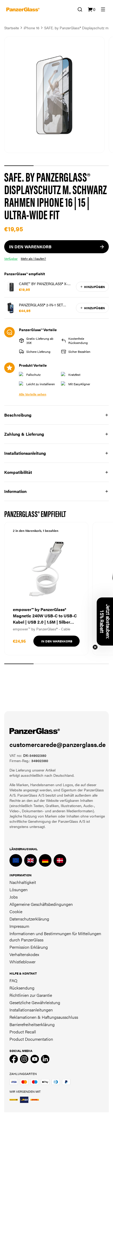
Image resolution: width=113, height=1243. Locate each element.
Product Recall (22, 1032)
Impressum (19, 926)
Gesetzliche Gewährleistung (34, 1002)
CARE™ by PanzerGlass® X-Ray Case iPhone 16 (43, 283)
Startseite (11, 27)
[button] (105, 621)
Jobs (13, 897)
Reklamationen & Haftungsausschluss (43, 1017)
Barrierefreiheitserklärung (32, 1024)
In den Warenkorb (56, 641)
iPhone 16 (31, 27)
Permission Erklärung (28, 947)
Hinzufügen (94, 286)
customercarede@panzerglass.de (57, 744)
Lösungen (18, 890)
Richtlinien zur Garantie (30, 995)
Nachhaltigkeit (22, 882)
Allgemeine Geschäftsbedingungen (41, 904)
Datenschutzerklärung (29, 919)
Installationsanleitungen (31, 1010)
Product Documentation (31, 1039)
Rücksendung (21, 988)
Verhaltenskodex (24, 954)
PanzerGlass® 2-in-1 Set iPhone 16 (41, 304)
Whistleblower (22, 962)
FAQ (13, 980)
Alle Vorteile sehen (32, 394)
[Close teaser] (95, 647)
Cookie (15, 911)
